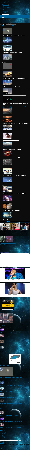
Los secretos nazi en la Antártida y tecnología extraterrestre (12, 131)
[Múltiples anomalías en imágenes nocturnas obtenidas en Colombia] (7, 68)
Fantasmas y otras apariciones (7, 7)
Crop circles (4, 6)
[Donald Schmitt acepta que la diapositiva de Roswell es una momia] (6, 322)
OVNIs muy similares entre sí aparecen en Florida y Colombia (13, 60)
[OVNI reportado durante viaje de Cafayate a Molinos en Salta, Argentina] (7, 85)
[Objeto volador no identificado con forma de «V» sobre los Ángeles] (6, 375)
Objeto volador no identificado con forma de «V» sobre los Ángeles (14, 35)
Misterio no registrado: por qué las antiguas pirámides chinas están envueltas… (16, 123)
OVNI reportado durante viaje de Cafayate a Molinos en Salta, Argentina (15, 86)
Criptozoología (12, 106)
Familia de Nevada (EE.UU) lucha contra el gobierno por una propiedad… (15, 175)
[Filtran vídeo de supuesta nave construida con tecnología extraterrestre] (7, 182)
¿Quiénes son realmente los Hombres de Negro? (8, 243)
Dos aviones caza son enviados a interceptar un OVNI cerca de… (13, 52)
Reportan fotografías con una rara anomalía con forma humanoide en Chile (15, 78)
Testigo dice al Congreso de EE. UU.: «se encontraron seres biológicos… (14, 193)
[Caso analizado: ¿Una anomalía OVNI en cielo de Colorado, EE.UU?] (7, 93)
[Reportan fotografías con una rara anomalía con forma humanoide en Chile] (7, 76)
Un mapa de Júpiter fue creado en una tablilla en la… (12, 210)
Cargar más (1, 405)
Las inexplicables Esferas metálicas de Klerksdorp (11, 140)
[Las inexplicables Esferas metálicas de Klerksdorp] (7, 138)
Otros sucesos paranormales (6, 8)
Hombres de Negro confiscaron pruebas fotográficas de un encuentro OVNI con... (13, 403)
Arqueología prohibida (6, 5)
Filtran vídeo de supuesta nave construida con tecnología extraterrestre (14, 183)
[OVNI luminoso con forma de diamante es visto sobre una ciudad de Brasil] (7, 42)
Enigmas (3, 4)
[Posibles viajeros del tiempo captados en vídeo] (2, 342)
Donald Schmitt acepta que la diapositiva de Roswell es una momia (11, 415)
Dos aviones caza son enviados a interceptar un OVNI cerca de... (10, 391)
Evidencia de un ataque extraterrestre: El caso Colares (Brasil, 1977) (11, 338)
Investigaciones (4, 3)
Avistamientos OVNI (6, 2)
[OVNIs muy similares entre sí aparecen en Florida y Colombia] (7, 59)
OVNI (2, 27)
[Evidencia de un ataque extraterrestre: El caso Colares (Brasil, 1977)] (2, 336)
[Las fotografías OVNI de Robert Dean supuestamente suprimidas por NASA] (2, 348)
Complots (3, 9)
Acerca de (3, 16)
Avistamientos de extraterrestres (7, 1)
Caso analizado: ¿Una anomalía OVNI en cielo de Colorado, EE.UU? (14, 95)
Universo (4, 12)
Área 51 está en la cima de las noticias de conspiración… (12, 149)
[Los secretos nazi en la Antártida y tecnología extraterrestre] (7, 130)
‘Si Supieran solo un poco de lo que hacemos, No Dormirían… (13, 157)
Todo (4, 106)
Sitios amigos (3, 17)
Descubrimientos (5, 11)
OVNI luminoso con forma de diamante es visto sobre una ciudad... (11, 385)
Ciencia (3, 10)
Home (2, 15)
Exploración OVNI (2, 244)
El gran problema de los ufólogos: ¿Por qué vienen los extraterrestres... (11, 332)
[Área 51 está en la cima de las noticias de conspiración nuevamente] (7, 147)
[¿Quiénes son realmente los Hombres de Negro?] (6, 241)
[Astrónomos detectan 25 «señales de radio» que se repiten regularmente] (7, 200)
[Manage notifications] (1, 448)
